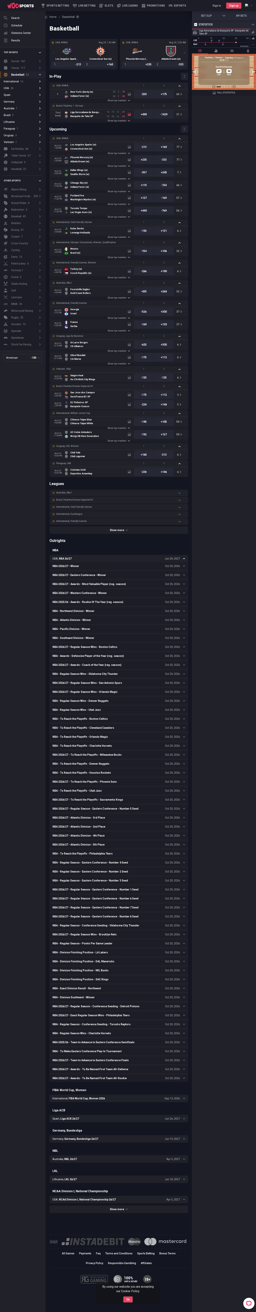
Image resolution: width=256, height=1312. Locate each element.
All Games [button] (68, 1253)
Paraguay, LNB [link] (63, 463)
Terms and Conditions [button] (118, 1253)
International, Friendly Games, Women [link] (76, 262)
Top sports (11, 52)
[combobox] (248, 5)
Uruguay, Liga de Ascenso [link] (69, 336)
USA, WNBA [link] (62, 85)
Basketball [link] (68, 16)
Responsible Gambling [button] (122, 1263)
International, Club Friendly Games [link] (74, 222)
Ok (128, 1299)
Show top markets (117, 100)
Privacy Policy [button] (94, 1263)
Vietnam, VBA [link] (63, 369)
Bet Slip (206, 15)
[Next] (184, 53)
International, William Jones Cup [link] (73, 413)
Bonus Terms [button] (167, 1253)
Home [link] (53, 16)
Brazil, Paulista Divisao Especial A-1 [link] (75, 386)
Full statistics (226, 92)
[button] (106, 5)
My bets (241, 15)
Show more (117, 530)
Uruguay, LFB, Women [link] (67, 446)
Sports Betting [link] (146, 1253)
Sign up (233, 5)
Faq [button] (98, 1253)
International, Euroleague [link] (69, 514)
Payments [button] (85, 1253)
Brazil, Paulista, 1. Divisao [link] (69, 105)
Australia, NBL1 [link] (64, 283)
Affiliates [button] (146, 1263)
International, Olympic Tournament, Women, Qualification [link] (86, 242)
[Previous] (53, 53)
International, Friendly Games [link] (71, 303)
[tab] (200, 51)
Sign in (217, 5)
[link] (20, 5)
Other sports (12, 180)
